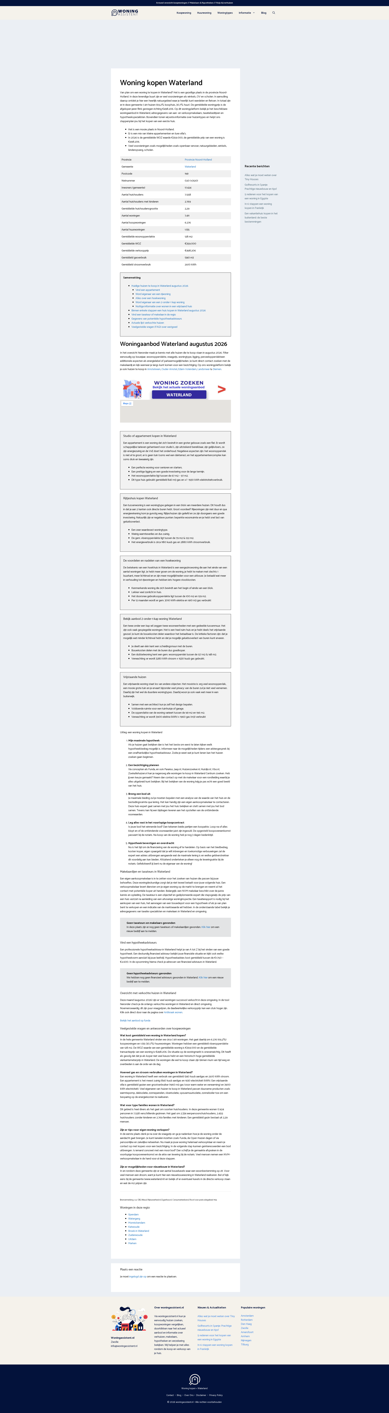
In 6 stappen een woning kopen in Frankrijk (258, 206)
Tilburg (245, 1344)
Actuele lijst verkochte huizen (147, 323)
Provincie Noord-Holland (198, 159)
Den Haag (246, 1324)
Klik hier (206, 927)
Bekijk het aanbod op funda (135, 1020)
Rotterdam (247, 1320)
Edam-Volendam (187, 369)
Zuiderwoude (135, 1235)
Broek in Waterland (138, 1231)
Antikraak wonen (173, 1012)
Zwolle (244, 1328)
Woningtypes (225, 13)
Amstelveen (153, 369)
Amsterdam (247, 1316)
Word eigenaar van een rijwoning (153, 294)
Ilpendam (133, 1214)
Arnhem (245, 1336)
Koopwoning (184, 13)
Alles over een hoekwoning (150, 298)
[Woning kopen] (124, 12)
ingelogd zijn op (137, 1276)
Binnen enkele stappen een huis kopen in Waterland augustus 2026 (168, 310)
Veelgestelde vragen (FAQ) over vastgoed (154, 327)
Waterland (190, 166)
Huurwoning (204, 13)
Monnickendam (136, 1223)
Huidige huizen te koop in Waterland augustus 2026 (159, 286)
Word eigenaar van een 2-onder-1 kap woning (160, 302)
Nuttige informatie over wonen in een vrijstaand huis (164, 306)
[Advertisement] (194, 42)
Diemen (217, 369)
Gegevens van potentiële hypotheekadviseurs (156, 318)
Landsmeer (204, 369)
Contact (170, 1395)
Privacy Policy (216, 1395)
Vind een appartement (148, 290)
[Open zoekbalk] (273, 13)
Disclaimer (201, 1395)
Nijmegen (246, 1340)
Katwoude (133, 1227)
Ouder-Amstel (169, 369)
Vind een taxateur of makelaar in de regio (153, 314)
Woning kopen (188, 1388)
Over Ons (189, 1395)
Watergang (134, 1218)
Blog (263, 13)
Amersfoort (247, 1332)
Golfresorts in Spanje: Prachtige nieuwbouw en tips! (261, 187)
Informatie (245, 13)
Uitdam (132, 1239)
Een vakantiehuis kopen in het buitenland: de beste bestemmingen (261, 217)
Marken (132, 1243)
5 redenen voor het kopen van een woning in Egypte (261, 196)
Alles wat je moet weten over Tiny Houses (261, 177)
